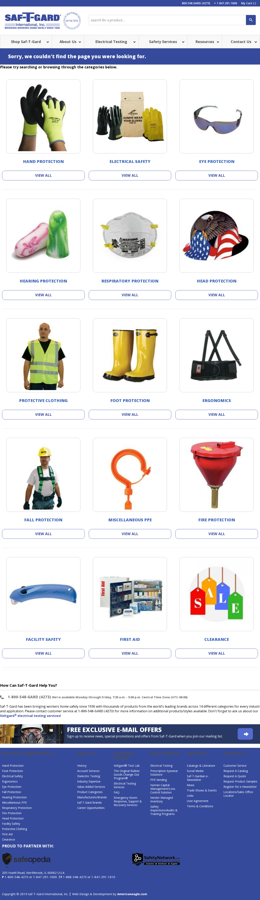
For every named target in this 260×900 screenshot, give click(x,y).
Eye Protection (216, 161)
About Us (86, 753)
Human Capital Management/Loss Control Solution (162, 788)
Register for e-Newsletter (240, 787)
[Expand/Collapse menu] (47, 41)
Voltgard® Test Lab (127, 765)
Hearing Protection (43, 281)
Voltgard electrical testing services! (30, 716)
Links (190, 796)
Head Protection (216, 281)
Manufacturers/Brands (92, 797)
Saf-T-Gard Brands (89, 802)
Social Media (195, 771)
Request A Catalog (235, 771)
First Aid (130, 639)
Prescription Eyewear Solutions (164, 772)
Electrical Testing (124, 755)
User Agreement (197, 801)
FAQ (116, 792)
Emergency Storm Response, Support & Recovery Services (128, 801)
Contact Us (234, 753)
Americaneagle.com (132, 894)
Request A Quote (234, 776)
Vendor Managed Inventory (161, 799)
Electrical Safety (130, 161)
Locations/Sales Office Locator (238, 794)
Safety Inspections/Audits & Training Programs (164, 810)
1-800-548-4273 (16, 877)
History (82, 765)
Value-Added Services (91, 787)
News (190, 785)
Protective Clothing (43, 400)
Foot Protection (130, 400)
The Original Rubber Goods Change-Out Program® (127, 774)
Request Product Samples (240, 781)
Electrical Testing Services (125, 785)
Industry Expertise (89, 781)
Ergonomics (216, 400)
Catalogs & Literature (201, 765)
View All (43, 175)
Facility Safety (43, 639)
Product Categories (90, 792)
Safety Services (165, 753)
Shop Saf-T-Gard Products (27, 753)
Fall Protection (43, 520)
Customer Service (235, 765)
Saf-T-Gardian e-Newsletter (198, 778)
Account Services (88, 771)
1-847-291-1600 (45, 877)
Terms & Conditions (200, 806)
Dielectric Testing (88, 776)
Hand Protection (43, 161)
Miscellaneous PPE (130, 520)
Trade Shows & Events (202, 790)
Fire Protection (216, 520)
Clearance (216, 639)
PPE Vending (158, 780)
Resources (197, 753)
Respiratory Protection (129, 281)
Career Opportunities (91, 808)
